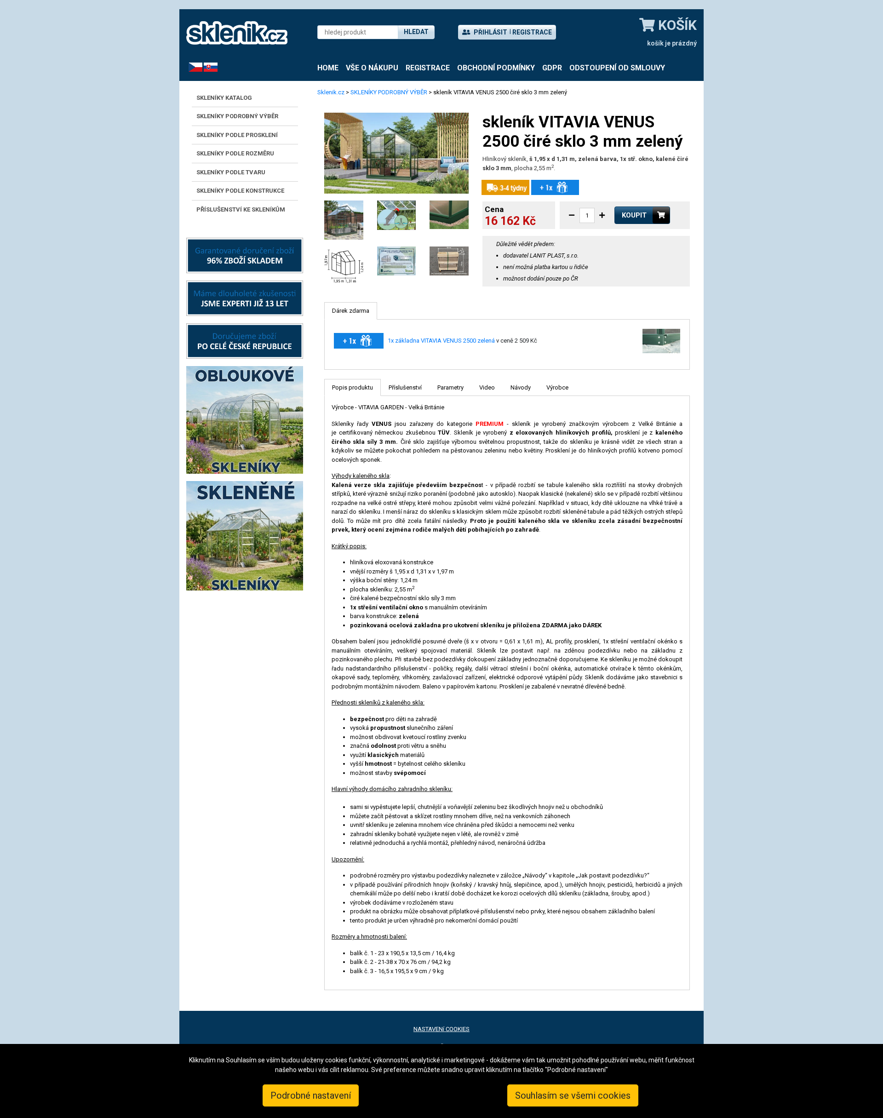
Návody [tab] (520, 387)
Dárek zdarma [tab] (350, 310)
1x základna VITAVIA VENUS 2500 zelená (441, 340)
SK (207, 66)
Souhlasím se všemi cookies (573, 1095)
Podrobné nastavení (310, 1095)
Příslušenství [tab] (405, 387)
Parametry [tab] (450, 387)
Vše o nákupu (372, 67)
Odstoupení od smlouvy (617, 67)
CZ (192, 66)
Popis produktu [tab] (352, 387)
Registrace (532, 32)
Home (327, 67)
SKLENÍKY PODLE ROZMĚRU (235, 153)
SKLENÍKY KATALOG (224, 97)
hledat (416, 31)
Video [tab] (487, 387)
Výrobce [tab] (557, 387)
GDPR (552, 67)
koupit (634, 215)
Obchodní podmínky (496, 67)
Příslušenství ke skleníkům (240, 209)
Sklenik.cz (330, 92)
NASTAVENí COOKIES (441, 1029)
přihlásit (489, 32)
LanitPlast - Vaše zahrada (236, 33)
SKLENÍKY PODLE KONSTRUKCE (240, 190)
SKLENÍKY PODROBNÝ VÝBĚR (237, 116)
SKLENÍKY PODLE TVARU (230, 172)
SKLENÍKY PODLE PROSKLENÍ (237, 135)
